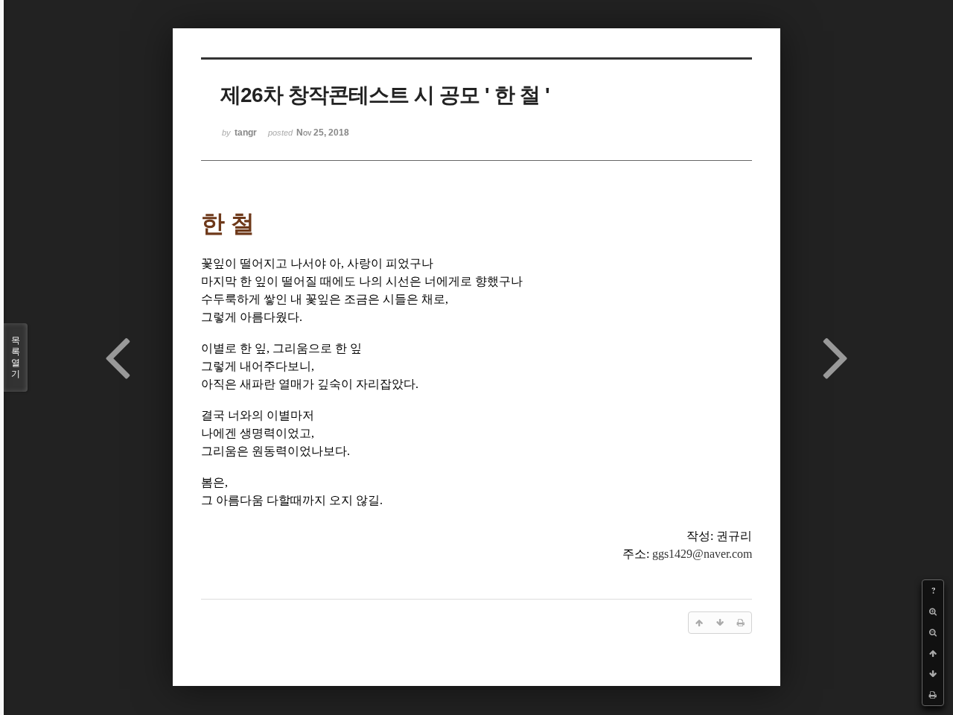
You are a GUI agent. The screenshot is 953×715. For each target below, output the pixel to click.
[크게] (932, 611)
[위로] (932, 653)
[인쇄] (932, 694)
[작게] (932, 632)
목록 (15, 357)
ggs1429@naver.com (702, 553)
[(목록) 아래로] (932, 674)
